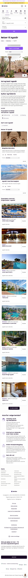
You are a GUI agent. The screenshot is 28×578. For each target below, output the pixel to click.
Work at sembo (14, 515)
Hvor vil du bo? (5, 17)
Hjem (2, 40)
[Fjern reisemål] (25, 18)
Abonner (14, 557)
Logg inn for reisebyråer (14, 511)
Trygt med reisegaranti (14, 518)
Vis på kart (5, 125)
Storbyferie (3, 479)
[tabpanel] (14, 24)
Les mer (3, 108)
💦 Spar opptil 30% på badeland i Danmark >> (14, 2)
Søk (14, 31)
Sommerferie (3, 471)
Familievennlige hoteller (6, 483)
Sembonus (14, 525)
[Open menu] (25, 6)
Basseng (24, 115)
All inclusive (6, 118)
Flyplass (6, 51)
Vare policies (14, 506)
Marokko (8, 40)
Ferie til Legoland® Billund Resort (19, 477)
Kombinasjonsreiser (5, 474)
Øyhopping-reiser (17, 474)
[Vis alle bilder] (24, 75)
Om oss (14, 503)
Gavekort (14, 531)
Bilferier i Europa (17, 481)
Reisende (4, 26)
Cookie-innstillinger (15, 536)
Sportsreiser (3, 481)
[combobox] (13, 18)
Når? (3, 22)
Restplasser (3, 472)
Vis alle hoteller (14, 408)
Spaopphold (16, 483)
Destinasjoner (14, 520)
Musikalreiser (17, 485)
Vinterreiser (16, 471)
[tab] (3, 12)
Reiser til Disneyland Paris (6, 476)
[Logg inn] (22, 6)
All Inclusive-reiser (17, 472)
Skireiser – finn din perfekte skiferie (19, 480)
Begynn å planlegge (14, 48)
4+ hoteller (15, 115)
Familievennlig (6, 115)
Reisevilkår (14, 508)
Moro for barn (4, 485)
